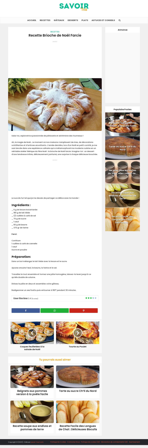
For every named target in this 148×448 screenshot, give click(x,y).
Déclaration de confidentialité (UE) (114, 442)
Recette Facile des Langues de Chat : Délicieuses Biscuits (78, 427)
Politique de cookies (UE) (90, 442)
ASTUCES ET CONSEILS (103, 20)
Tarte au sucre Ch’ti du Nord (78, 391)
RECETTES (45, 20)
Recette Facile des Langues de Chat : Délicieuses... (122, 219)
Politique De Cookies (58, 442)
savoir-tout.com (37, 442)
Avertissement (134, 442)
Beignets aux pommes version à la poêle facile (32, 392)
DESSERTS (73, 20)
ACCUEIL (31, 20)
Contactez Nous (73, 442)
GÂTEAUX (59, 20)
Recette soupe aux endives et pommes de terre (32, 427)
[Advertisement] (55, 58)
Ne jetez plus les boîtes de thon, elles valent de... (122, 172)
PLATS (85, 20)
